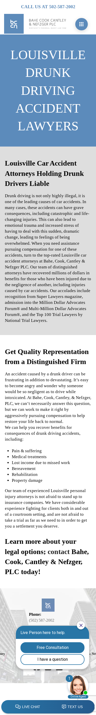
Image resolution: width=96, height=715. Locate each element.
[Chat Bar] (48, 707)
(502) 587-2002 (41, 620)
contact (59, 552)
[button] (81, 24)
